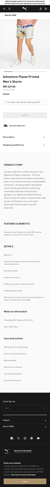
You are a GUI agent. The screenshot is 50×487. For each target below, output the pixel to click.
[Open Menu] (5, 8)
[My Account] (40, 8)
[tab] (8, 71)
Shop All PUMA (10, 15)
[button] (5, 8)
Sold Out (25, 115)
